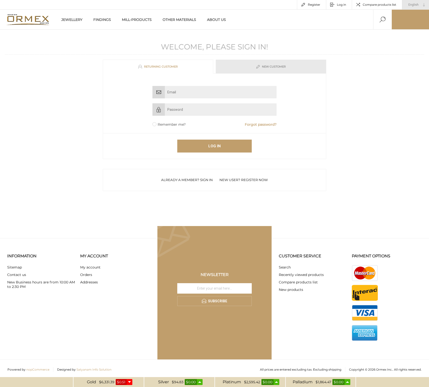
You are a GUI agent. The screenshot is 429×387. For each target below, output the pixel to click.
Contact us (16, 274)
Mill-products (137, 19)
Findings (102, 19)
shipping (334, 369)
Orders (86, 274)
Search (285, 267)
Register (314, 4)
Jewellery (71, 19)
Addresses (89, 282)
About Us (216, 19)
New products (291, 289)
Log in (341, 4)
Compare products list (379, 4)
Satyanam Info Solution (93, 369)
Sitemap (14, 267)
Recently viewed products (301, 274)
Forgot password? (261, 124)
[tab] (158, 67)
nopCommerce (37, 369)
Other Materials (179, 19)
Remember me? (172, 124)
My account (90, 267)
